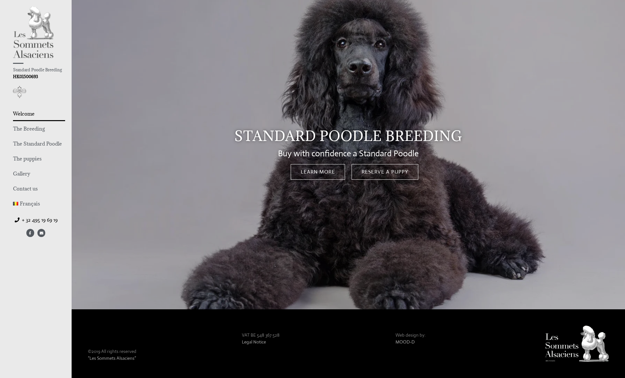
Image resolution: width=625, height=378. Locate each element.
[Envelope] (41, 233)
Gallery (21, 173)
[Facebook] (30, 233)
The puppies (27, 158)
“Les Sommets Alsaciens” (112, 358)
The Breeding (29, 128)
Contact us (25, 188)
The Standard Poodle (37, 143)
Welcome (24, 113)
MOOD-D (405, 342)
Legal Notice (254, 342)
